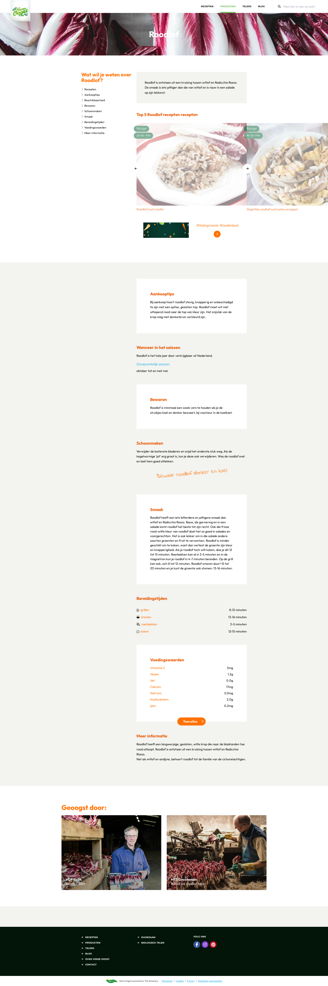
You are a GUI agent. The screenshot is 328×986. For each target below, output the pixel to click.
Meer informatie (94, 133)
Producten (228, 6)
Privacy (191, 981)
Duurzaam (148, 937)
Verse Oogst (125, 981)
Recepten (207, 6)
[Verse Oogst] (20, 10)
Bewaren (89, 105)
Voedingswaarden (95, 127)
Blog (261, 6)
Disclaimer (167, 981)
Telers (246, 6)
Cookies (180, 981)
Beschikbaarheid (94, 100)
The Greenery (151, 981)
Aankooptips (92, 94)
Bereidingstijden (94, 122)
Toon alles (194, 721)
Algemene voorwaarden (210, 981)
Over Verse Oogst (97, 959)
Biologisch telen (152, 942)
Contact (91, 964)
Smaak (88, 116)
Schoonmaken (93, 111)
